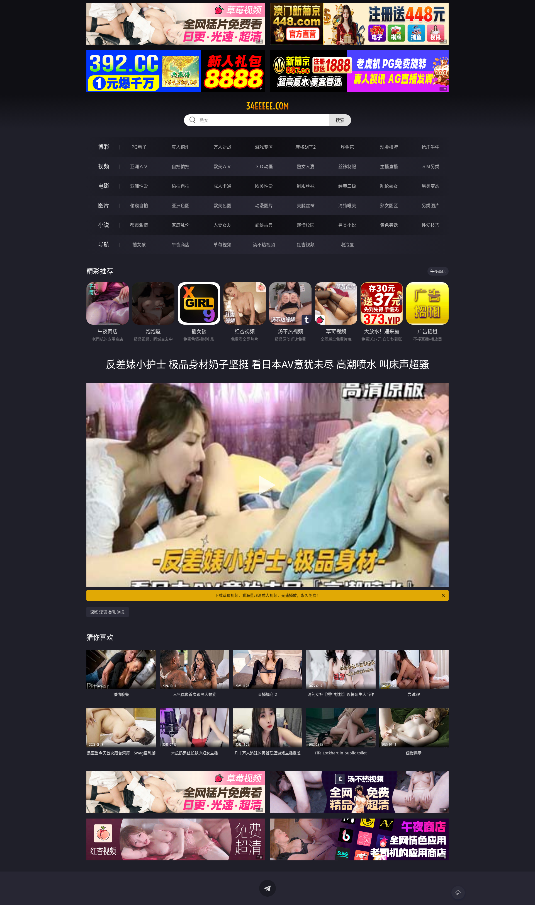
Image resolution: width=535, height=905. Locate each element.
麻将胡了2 (305, 147)
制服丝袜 (306, 186)
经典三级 (347, 186)
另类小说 (347, 225)
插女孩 (139, 245)
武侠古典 (264, 225)
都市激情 (139, 225)
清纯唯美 (347, 205)
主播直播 (389, 166)
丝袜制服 (347, 166)
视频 (103, 166)
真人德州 (180, 147)
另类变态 (430, 186)
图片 (103, 205)
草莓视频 (222, 245)
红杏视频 (306, 245)
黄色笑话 (389, 225)
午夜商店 (180, 245)
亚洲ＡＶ (139, 166)
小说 (103, 225)
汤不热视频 (264, 245)
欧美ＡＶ (222, 166)
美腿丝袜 (306, 205)
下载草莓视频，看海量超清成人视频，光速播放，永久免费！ (267, 595)
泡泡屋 (347, 245)
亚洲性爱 (139, 186)
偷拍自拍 (180, 186)
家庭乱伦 (180, 225)
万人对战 (222, 147)
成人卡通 (222, 186)
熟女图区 (389, 205)
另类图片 (430, 205)
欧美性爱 (264, 186)
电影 (103, 186)
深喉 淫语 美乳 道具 (107, 612)
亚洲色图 (180, 205)
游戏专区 (264, 147)
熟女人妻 (306, 166)
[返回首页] (458, 892)
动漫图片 (264, 205)
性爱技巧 (430, 225)
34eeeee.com (267, 106)
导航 (103, 244)
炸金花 (347, 147)
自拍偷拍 (180, 166)
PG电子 (139, 147)
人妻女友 (222, 225)
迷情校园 (306, 225)
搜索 (339, 120)
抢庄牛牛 (430, 147)
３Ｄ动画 (264, 166)
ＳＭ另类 (430, 166)
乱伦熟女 (389, 186)
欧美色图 (222, 205)
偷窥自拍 (139, 205)
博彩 (103, 147)
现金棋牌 (389, 147)
